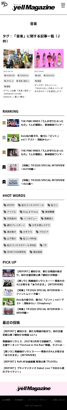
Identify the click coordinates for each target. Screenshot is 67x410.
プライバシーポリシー (37, 399)
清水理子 (11, 231)
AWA (39, 75)
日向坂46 (11, 218)
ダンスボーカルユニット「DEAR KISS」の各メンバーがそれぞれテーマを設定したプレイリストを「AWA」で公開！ (48, 88)
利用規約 (19, 399)
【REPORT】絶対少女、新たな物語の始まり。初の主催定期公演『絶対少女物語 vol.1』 (33, 333)
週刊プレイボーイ (16, 225)
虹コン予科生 (30, 238)
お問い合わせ (59, 399)
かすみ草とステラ (41, 225)
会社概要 (6, 399)
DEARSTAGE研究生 (16, 251)
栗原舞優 (49, 211)
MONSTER (11, 75)
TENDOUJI (24, 75)
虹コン (54, 205)
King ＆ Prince (30, 211)
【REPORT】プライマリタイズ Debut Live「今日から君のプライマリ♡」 (33, 369)
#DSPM (10, 205)
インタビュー (30, 218)
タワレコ (10, 81)
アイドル (11, 211)
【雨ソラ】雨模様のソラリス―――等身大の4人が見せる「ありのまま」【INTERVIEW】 (33, 353)
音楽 (8, 86)
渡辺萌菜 (37, 251)
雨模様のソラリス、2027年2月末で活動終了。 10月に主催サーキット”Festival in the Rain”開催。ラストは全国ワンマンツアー (33, 343)
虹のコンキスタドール (32, 205)
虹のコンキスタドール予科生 (21, 245)
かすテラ (27, 231)
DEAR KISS (50, 75)
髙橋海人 (48, 218)
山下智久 (11, 238)
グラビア (43, 231)
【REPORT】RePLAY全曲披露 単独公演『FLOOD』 (30, 361)
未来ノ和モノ (24, 81)
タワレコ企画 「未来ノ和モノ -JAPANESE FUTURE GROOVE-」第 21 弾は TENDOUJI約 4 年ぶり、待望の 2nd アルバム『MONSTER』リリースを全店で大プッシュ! (17, 93)
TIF (45, 245)
